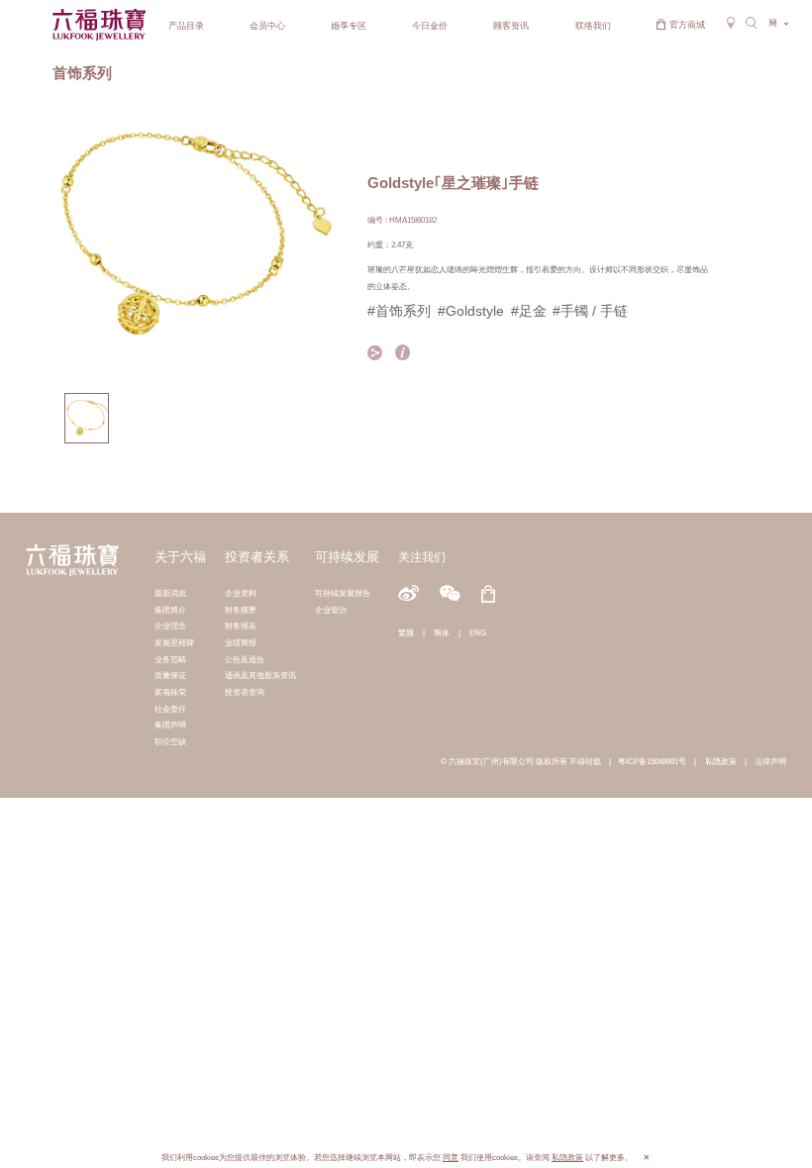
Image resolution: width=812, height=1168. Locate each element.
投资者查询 (244, 692)
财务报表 (240, 626)
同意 (450, 1157)
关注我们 (422, 557)
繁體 (406, 632)
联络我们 (593, 26)
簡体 (442, 632)
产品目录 (186, 26)
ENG (477, 632)
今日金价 (430, 26)
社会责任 (170, 709)
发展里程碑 (174, 642)
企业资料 (240, 593)
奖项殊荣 (170, 692)
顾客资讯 (511, 26)
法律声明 (770, 761)
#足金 (529, 311)
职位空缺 (170, 741)
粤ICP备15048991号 (652, 761)
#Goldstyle (471, 311)
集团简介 (170, 610)
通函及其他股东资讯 (260, 675)
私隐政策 (721, 761)
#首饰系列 (399, 311)
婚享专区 (348, 26)
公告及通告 (244, 659)
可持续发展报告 (342, 593)
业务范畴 (170, 659)
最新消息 (170, 593)
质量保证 (170, 675)
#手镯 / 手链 (590, 311)
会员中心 (267, 26)
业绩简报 (240, 642)
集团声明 (170, 725)
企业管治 (331, 610)
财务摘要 (240, 610)
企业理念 (170, 626)
